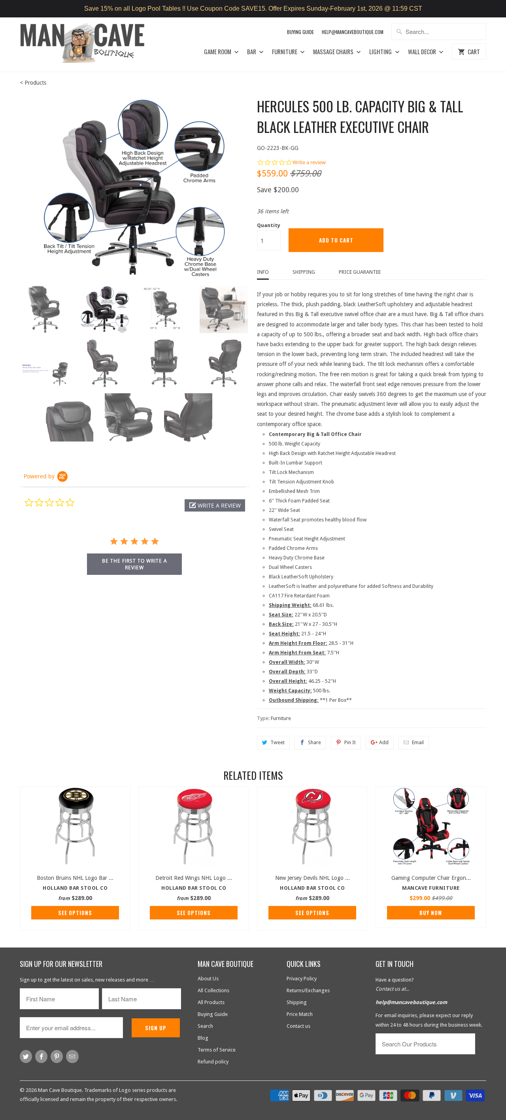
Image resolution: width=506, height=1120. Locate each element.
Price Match (300, 1014)
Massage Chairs (334, 52)
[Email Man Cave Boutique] (72, 1056)
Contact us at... (392, 989)
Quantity (268, 225)
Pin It (350, 742)
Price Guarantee (360, 272)
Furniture (285, 52)
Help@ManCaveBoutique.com (352, 31)
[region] (253, 8)
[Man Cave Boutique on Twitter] (26, 1056)
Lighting (381, 52)
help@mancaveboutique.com (411, 1002)
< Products (33, 83)
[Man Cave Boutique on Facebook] (41, 1056)
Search (205, 1026)
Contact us (298, 1026)
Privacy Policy (302, 979)
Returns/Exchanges (308, 990)
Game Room (218, 52)
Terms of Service (217, 1050)
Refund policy (213, 1062)
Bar (252, 52)
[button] (215, 505)
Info (263, 272)
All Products (211, 1002)
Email (418, 742)
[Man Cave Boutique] (90, 44)
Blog (203, 1038)
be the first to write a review (134, 564)
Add (384, 742)
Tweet (277, 742)
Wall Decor (422, 52)
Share (314, 742)
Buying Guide (300, 31)
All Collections (213, 990)
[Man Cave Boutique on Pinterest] (57, 1056)
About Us (208, 979)
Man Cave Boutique (60, 1090)
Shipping (304, 272)
